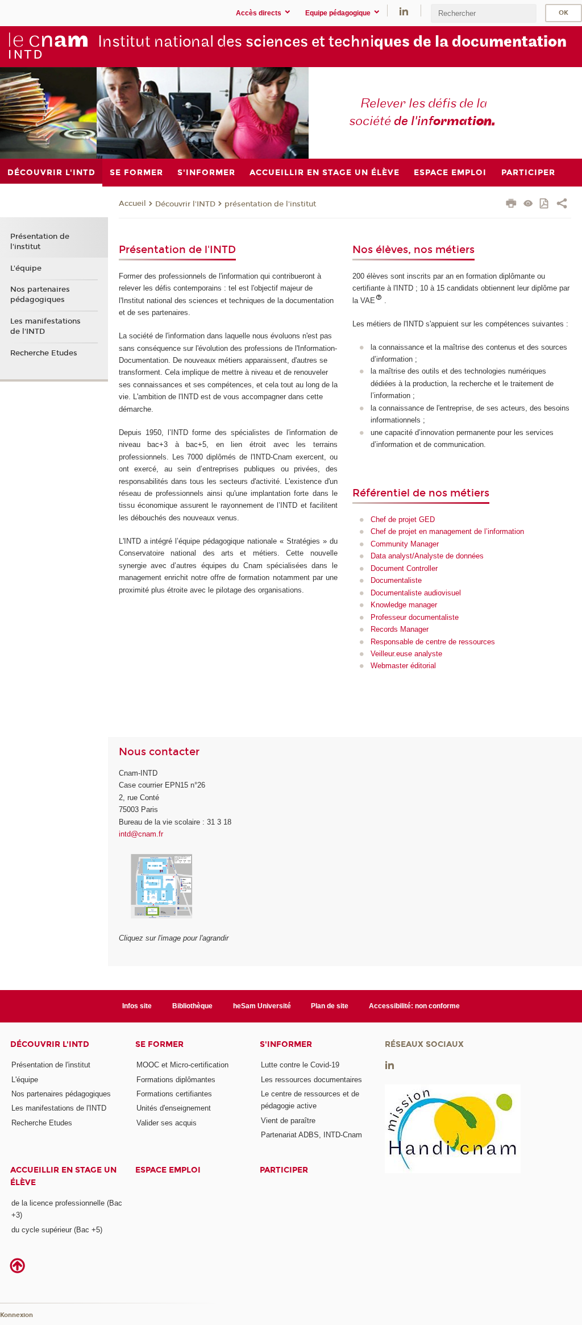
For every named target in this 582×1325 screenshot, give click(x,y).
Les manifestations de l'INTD (45, 326)
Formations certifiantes (174, 1094)
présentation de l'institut (270, 204)
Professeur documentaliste (415, 617)
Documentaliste (396, 580)
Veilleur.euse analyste (406, 653)
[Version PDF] (545, 204)
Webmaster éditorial (403, 665)
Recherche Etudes (43, 353)
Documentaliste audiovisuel (416, 593)
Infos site (137, 1006)
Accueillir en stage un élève (63, 1176)
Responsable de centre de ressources (433, 641)
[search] (484, 13)
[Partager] (562, 204)
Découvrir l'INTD (185, 204)
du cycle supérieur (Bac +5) (56, 1229)
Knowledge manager (404, 605)
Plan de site (329, 1006)
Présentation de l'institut (39, 241)
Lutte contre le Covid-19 (300, 1065)
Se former (159, 1044)
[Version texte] (528, 204)
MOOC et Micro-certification (182, 1065)
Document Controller (404, 568)
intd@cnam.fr (141, 834)
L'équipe (25, 268)
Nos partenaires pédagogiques (40, 294)
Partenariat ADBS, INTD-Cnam (311, 1135)
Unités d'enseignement (173, 1108)
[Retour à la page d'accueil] (48, 46)
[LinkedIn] (404, 10)
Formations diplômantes (175, 1079)
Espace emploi (168, 1170)
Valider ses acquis (166, 1123)
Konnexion (16, 1315)
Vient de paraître (288, 1120)
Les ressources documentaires (311, 1079)
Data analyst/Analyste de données (427, 556)
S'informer (286, 1044)
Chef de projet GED (403, 519)
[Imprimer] (511, 204)
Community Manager (405, 544)
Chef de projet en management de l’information (447, 531)
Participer (284, 1170)
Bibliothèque (192, 1006)
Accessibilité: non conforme (414, 1006)
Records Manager (400, 629)
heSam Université (262, 1006)
